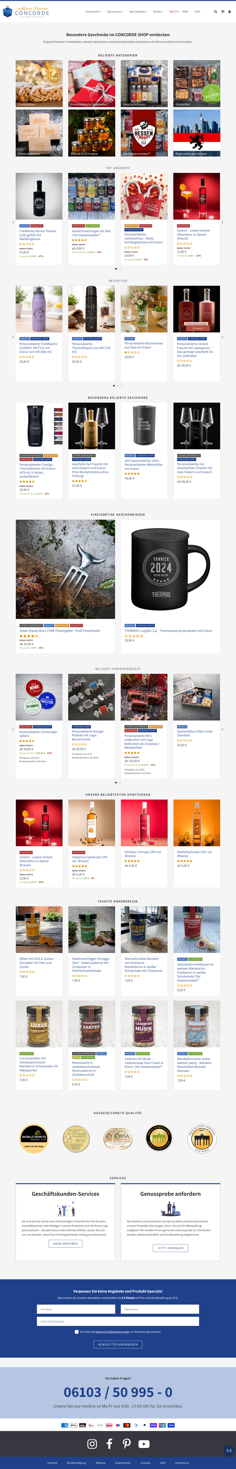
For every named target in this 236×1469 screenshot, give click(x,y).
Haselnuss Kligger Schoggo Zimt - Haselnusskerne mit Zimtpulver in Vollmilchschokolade (90, 964)
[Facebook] (109, 1444)
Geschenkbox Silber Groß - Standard (195, 733)
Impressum (182, 1463)
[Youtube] (144, 1444)
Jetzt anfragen (170, 1248)
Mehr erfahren (65, 1244)
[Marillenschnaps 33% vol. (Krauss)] (196, 823)
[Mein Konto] (229, 11)
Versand (52, 1463)
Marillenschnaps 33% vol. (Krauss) (194, 854)
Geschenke (93, 11)
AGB (162, 1463)
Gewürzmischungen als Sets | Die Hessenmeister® (91, 233)
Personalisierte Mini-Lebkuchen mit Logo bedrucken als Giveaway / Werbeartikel (142, 742)
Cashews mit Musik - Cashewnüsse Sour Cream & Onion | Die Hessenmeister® (144, 1063)
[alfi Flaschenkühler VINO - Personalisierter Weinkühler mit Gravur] (144, 426)
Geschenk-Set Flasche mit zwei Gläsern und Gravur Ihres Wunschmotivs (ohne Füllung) (90, 470)
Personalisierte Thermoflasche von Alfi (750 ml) (91, 348)
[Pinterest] (126, 1444)
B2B (185, 11)
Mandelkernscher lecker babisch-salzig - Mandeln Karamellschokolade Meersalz (194, 1065)
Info (197, 11)
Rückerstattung (76, 1463)
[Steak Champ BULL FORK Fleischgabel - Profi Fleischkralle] (65, 569)
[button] (26, 244)
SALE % (174, 11)
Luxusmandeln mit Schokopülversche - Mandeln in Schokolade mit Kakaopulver (39, 1064)
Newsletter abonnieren (118, 1344)
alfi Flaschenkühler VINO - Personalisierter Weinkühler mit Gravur (144, 465)
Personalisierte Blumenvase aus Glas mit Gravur (143, 345)
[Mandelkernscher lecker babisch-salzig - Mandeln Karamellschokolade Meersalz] (196, 1024)
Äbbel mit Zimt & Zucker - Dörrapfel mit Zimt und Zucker (37, 962)
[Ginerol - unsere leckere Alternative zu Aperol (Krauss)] (39, 823)
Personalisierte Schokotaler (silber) (38, 734)
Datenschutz (123, 1463)
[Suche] (215, 11)
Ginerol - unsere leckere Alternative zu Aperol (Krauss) (193, 234)
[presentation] (13, 222)
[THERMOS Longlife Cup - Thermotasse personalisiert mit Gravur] (170, 569)
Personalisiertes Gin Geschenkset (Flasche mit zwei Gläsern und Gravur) (194, 468)
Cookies (145, 1463)
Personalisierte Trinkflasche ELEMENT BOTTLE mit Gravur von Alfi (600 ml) (38, 348)
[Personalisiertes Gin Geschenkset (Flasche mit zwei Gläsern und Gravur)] (196, 426)
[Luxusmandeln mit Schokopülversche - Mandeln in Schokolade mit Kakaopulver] (39, 1024)
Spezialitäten (137, 11)
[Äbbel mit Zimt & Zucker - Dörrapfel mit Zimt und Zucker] (39, 929)
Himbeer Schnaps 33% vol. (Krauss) (143, 854)
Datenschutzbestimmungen (113, 1332)
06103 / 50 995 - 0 (118, 1391)
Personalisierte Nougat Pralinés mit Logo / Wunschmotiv (87, 735)
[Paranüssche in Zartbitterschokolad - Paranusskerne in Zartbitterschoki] (91, 1024)
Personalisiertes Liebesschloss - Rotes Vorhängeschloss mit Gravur (143, 238)
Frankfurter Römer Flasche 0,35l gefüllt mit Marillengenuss (37, 235)
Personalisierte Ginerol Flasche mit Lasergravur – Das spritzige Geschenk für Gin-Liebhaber (195, 350)
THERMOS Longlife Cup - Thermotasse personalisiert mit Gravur (168, 630)
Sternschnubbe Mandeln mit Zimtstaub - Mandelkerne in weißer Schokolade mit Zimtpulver (144, 964)
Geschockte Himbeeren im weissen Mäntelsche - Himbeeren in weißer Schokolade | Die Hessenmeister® (195, 972)
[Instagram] (92, 1444)
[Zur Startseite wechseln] (26, 11)
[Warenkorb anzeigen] (222, 11)
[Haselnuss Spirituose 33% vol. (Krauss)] (91, 823)
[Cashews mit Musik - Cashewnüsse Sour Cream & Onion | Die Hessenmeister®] (144, 1024)
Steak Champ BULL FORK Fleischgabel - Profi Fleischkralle (60, 630)
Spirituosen (114, 11)
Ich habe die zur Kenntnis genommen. (120, 1332)
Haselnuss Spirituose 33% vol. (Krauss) (90, 859)
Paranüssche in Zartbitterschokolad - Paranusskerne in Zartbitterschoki (87, 1068)
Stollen (157, 11)
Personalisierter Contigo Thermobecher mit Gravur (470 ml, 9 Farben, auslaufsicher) (37, 470)
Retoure (100, 1463)
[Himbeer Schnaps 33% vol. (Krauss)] (144, 823)
